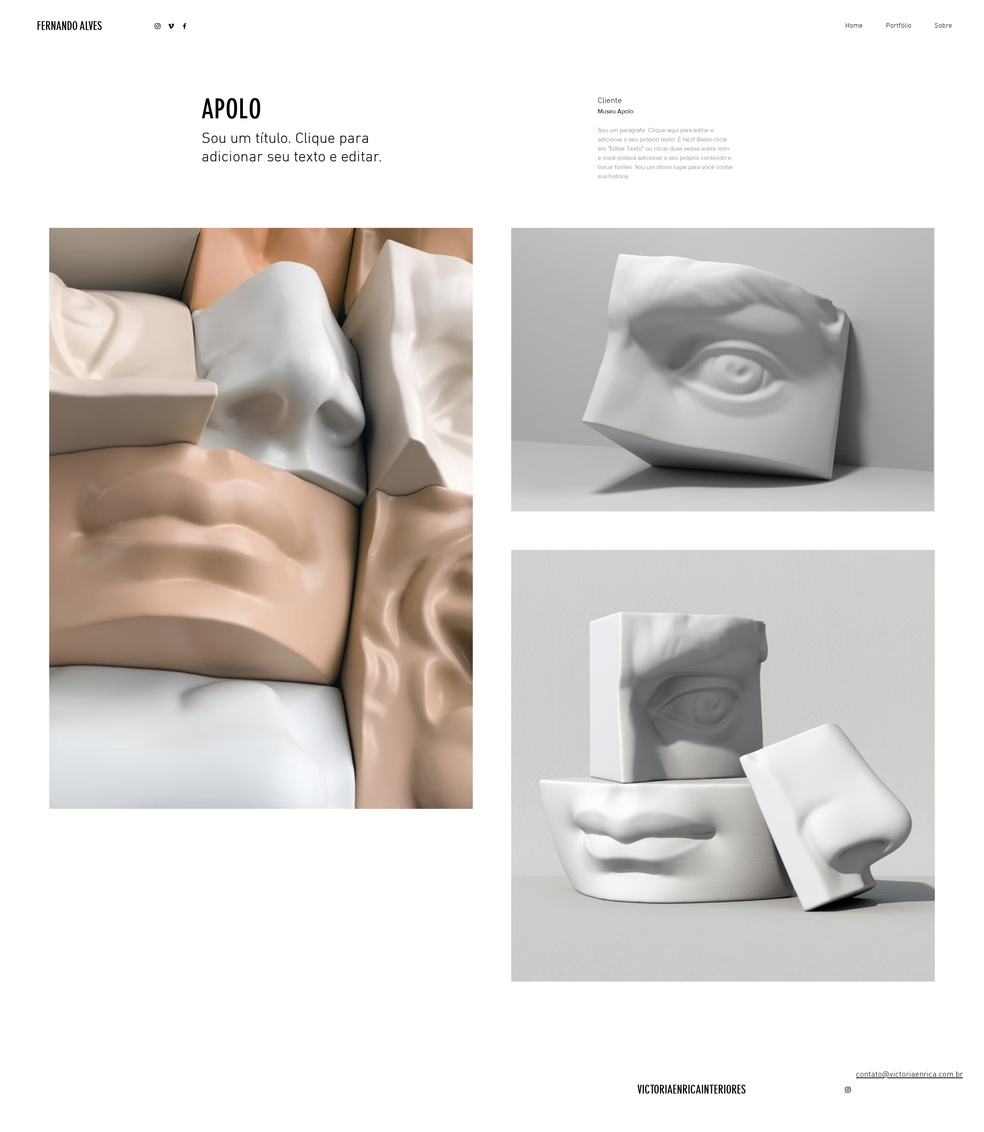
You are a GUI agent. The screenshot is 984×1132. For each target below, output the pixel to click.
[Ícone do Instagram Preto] (157, 26)
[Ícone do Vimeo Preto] (171, 26)
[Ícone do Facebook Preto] (184, 26)
